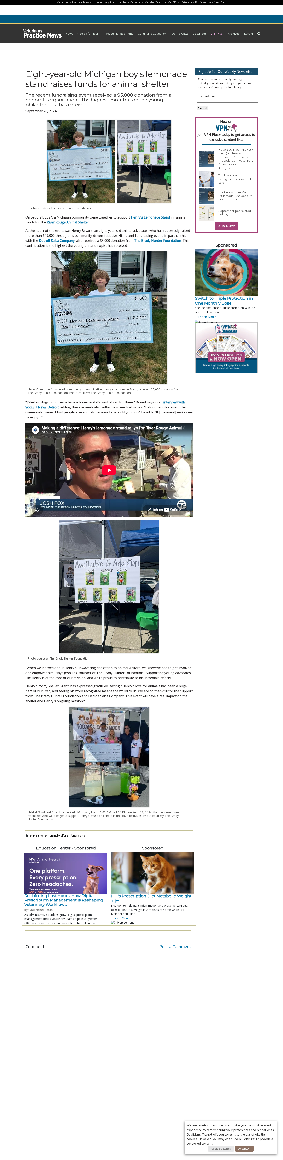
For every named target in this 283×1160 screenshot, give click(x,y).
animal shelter (38, 835)
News (69, 33)
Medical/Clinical (87, 33)
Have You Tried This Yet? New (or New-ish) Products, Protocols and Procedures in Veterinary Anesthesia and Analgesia (235, 158)
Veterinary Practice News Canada (118, 2)
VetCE (172, 2)
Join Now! (226, 225)
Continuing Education (152, 33)
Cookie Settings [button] (221, 1148)
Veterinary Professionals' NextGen (203, 2)
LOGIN (248, 33)
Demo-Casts (180, 33)
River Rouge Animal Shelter (68, 222)
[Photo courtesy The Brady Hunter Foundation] (109, 586)
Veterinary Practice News (74, 2)
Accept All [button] (244, 1148)
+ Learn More (120, 918)
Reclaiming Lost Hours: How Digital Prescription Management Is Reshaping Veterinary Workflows (63, 900)
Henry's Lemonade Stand (150, 217)
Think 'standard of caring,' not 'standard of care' (234, 179)
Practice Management (118, 33)
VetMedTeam (154, 2)
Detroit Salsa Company (57, 240)
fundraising (77, 835)
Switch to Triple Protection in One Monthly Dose (224, 301)
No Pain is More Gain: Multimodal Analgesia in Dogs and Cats (235, 196)
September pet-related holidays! (234, 212)
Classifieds (199, 33)
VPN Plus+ (217, 33)
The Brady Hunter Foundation (157, 240)
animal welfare (59, 835)
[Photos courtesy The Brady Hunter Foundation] (109, 161)
